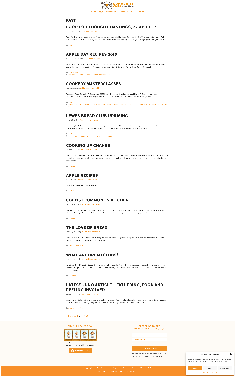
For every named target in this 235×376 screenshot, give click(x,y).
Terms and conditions (98, 368)
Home (93, 12)
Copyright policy (118, 368)
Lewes (134, 104)
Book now (124, 12)
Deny (210, 368)
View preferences (225, 368)
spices (160, 104)
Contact (140, 12)
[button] (231, 354)
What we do (111, 12)
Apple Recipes (82, 175)
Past (70, 45)
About (100, 12)
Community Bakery (87, 136)
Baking (71, 136)
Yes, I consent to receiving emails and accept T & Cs (150, 344)
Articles (71, 246)
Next (87, 316)
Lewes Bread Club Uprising (97, 115)
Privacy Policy (213, 372)
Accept (194, 368)
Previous (71, 316)
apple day (72, 75)
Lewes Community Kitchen (105, 136)
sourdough (153, 104)
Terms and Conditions (157, 359)
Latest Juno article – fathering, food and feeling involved (114, 287)
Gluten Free (102, 104)
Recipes (75, 72)
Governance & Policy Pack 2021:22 (142, 368)
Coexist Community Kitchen (97, 200)
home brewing (126, 104)
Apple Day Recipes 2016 (91, 54)
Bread (77, 136)
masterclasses (143, 104)
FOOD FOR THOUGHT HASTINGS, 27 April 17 (111, 26)
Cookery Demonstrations (101, 75)
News (132, 12)
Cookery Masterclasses (93, 83)
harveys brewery (113, 104)
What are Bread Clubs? (92, 254)
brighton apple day (83, 75)
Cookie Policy (205, 372)
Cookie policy (127, 368)
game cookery (91, 104)
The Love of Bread (86, 227)
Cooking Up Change (88, 145)
